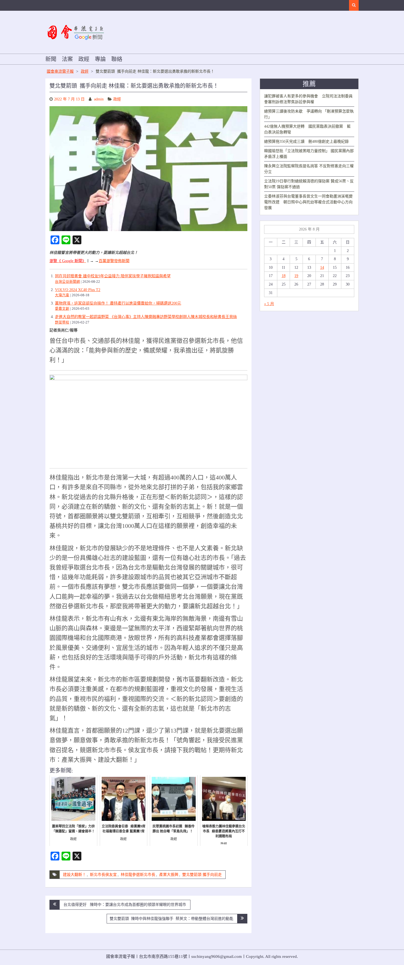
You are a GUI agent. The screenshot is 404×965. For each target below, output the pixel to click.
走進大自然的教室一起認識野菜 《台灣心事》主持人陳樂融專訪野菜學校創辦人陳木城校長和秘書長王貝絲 (146, 317)
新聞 (50, 59)
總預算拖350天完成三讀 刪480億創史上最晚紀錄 (306, 141)
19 (296, 276)
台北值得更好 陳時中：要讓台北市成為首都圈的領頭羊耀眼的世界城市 (124, 905)
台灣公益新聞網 (67, 282)
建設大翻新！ (74, 875)
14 (322, 267)
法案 (67, 59)
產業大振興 (168, 875)
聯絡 (116, 59)
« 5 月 (269, 304)
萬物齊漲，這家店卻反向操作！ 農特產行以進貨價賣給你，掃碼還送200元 (118, 303)
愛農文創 (62, 309)
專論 (100, 59)
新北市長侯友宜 (103, 875)
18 (284, 276)
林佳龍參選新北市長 (138, 875)
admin (99, 99)
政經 (83, 59)
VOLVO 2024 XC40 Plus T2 (77, 290)
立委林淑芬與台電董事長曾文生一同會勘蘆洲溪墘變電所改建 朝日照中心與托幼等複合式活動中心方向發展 (308, 202)
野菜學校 (62, 322)
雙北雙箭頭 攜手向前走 (202, 875)
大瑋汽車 (62, 295)
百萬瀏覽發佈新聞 (114, 261)
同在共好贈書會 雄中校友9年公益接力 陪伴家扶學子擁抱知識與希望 (113, 276)
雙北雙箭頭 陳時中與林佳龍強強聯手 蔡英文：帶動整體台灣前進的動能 (171, 919)
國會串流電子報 (60, 71)
